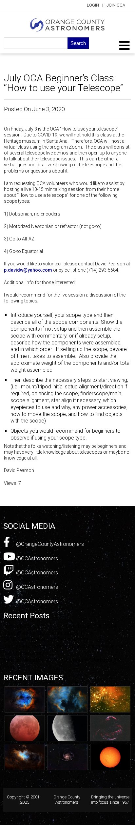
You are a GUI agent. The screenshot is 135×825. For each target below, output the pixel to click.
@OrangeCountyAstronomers (49, 544)
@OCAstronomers (36, 558)
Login (93, 5)
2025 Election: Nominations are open (45, 639)
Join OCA (115, 5)
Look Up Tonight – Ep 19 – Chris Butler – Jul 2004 (60, 626)
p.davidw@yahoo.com (28, 270)
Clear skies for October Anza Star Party (48, 633)
